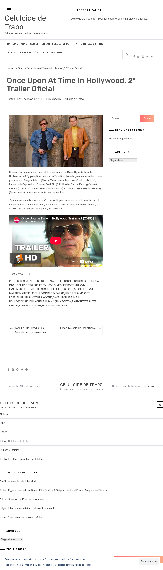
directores (27, 289)
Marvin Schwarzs (30, 297)
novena (47, 297)
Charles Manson (42, 285)
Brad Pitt (24, 285)
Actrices (91, 281)
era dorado (62, 289)
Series (34, 44)
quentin (41, 301)
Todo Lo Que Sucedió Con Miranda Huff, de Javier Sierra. (32, 330)
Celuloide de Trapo (73, 99)
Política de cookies (83, 565)
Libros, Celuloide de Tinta (60, 44)
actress (79, 281)
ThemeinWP (148, 386)
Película (30, 301)
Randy (51, 301)
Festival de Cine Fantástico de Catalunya (34, 52)
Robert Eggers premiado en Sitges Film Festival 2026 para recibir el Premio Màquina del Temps (53, 490)
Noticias (12, 44)
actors (68, 281)
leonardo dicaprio (51, 293)
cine (57, 285)
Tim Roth (61, 305)
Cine (24, 44)
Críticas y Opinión (93, 44)
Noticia (34, 281)
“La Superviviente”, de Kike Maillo (18, 481)
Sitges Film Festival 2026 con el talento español (27, 508)
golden (81, 289)
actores (57, 281)
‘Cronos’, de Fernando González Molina (21, 517)
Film (73, 289)
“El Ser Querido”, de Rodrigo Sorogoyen (22, 499)
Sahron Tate (80, 301)
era (52, 289)
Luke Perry (72, 293)
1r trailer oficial (54, 172)
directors (42, 289)
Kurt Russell (30, 293)
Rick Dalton (63, 301)
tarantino (48, 305)
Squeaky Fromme (30, 305)
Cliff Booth (68, 285)
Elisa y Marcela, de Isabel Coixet (78, 328)
